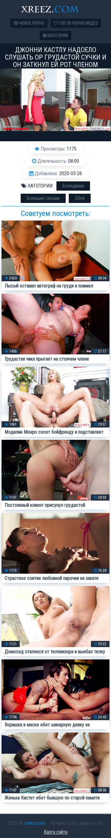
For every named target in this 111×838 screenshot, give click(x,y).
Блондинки (73, 186)
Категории (57, 35)
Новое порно (31, 23)
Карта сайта (56, 832)
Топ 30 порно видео (78, 23)
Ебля (79, 198)
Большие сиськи (43, 198)
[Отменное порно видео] (55, 9)
